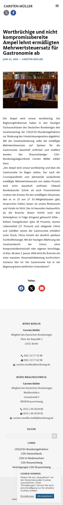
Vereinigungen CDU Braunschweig (31, 467)
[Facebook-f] (13, 13)
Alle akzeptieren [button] (45, 496)
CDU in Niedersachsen (31, 458)
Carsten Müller (18, 6)
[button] (57, 5)
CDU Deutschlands (31, 453)
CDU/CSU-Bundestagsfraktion (31, 449)
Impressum (16, 499)
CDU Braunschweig (31, 462)
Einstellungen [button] (27, 496)
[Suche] (54, 436)
